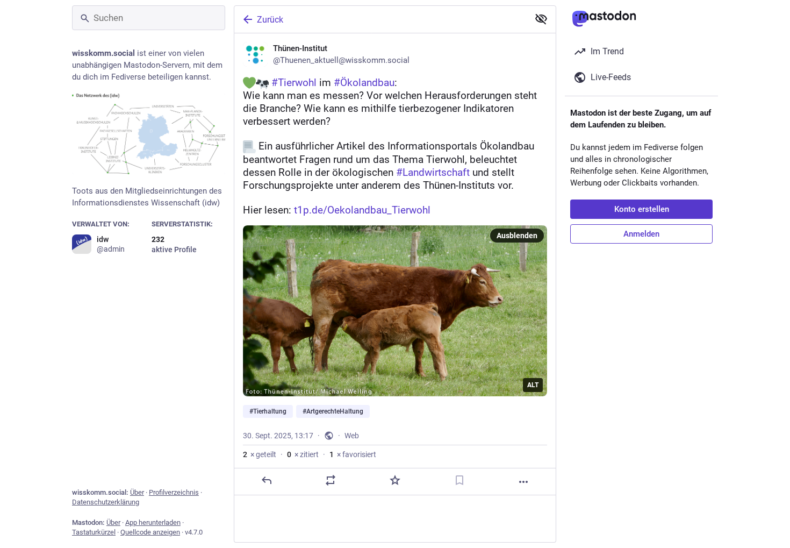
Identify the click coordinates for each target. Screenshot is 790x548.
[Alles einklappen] (541, 19)
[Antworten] (266, 480)
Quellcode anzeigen (150, 532)
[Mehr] (523, 481)
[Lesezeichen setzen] (459, 480)
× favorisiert (352, 454)
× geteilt (259, 454)
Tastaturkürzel (94, 532)
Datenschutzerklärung (105, 502)
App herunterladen (153, 522)
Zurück (270, 20)
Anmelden (641, 234)
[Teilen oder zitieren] (330, 480)
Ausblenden (517, 235)
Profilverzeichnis (174, 492)
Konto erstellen (641, 209)
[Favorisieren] (395, 480)
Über (137, 492)
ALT (532, 385)
